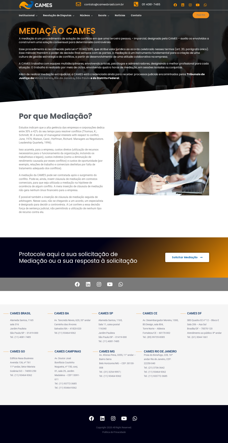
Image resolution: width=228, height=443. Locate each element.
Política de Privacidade (114, 432)
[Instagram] (190, 5)
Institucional (27, 15)
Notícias (120, 15)
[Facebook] (175, 5)
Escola (102, 15)
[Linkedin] (182, 5)
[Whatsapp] (205, 5)
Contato (136, 15)
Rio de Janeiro (64, 78)
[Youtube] (197, 5)
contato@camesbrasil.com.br (104, 4)
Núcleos (85, 15)
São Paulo (83, 78)
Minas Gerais (43, 78)
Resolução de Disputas (57, 15)
